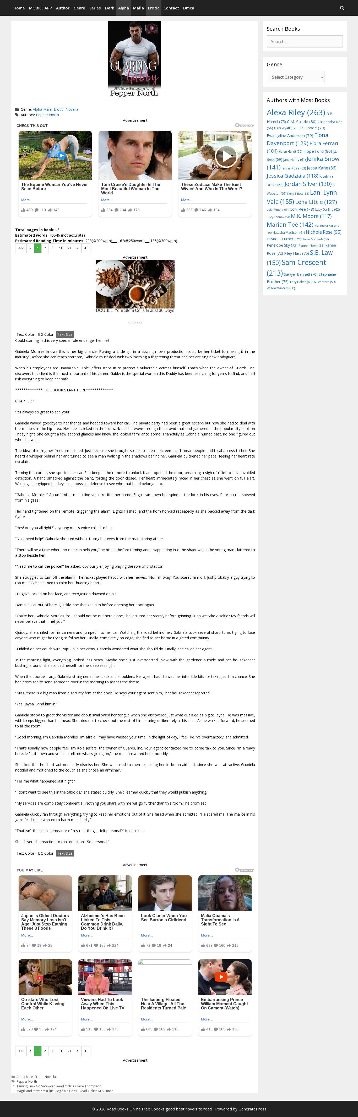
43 (86, 248)
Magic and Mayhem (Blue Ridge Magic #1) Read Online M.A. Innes (65, 1091)
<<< (21, 248)
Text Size (65, 334)
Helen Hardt (290, 151)
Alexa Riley (296, 112)
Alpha (123, 7)
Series (95, 7)
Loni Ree (302, 209)
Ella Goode (311, 127)
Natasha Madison (289, 232)
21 (69, 248)
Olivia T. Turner (284, 238)
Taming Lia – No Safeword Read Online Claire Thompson (59, 1086)
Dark (109, 7)
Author (62, 7)
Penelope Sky (282, 245)
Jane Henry (294, 159)
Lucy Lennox (278, 217)
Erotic (153, 7)
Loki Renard (278, 209)
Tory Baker (301, 282)
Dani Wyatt (285, 128)
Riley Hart (296, 253)
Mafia (138, 7)
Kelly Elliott (298, 193)
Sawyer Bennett (301, 274)
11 (60, 248)
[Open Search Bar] (342, 8)
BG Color (45, 334)
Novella (72, 109)
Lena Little (316, 201)
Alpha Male (42, 109)
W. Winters (324, 282)
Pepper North (47, 114)
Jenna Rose (294, 168)
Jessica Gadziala (292, 175)
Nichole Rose (323, 232)
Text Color (25, 334)
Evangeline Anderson (290, 135)
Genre (79, 7)
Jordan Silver (308, 184)
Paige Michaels (315, 239)
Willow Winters (281, 288)
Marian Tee (290, 224)
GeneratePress (252, 1108)
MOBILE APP (40, 7)
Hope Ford (317, 151)
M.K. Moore (311, 216)
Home (19, 7)
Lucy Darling (327, 209)
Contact (171, 7)
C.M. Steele (302, 121)
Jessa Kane (322, 168)
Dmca (188, 7)
